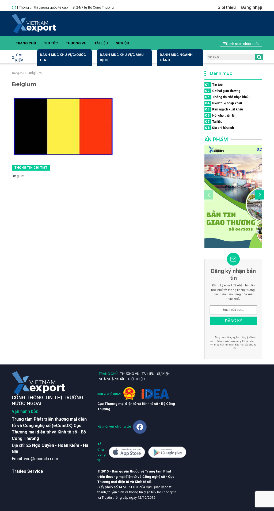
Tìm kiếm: (20, 57)
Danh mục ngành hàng (176, 57)
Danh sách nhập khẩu (242, 44)
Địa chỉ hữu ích (219, 128)
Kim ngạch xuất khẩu (224, 109)
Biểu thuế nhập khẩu (223, 103)
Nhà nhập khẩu (112, 379)
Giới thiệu (227, 7)
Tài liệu (101, 43)
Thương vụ (76, 43)
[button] (259, 196)
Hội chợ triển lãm (221, 115)
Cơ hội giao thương (222, 91)
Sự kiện (122, 43)
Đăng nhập (251, 7)
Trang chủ (26, 43)
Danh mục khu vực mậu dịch (122, 57)
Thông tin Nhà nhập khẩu (227, 97)
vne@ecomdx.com (41, 458)
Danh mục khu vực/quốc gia (63, 57)
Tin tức (51, 43)
